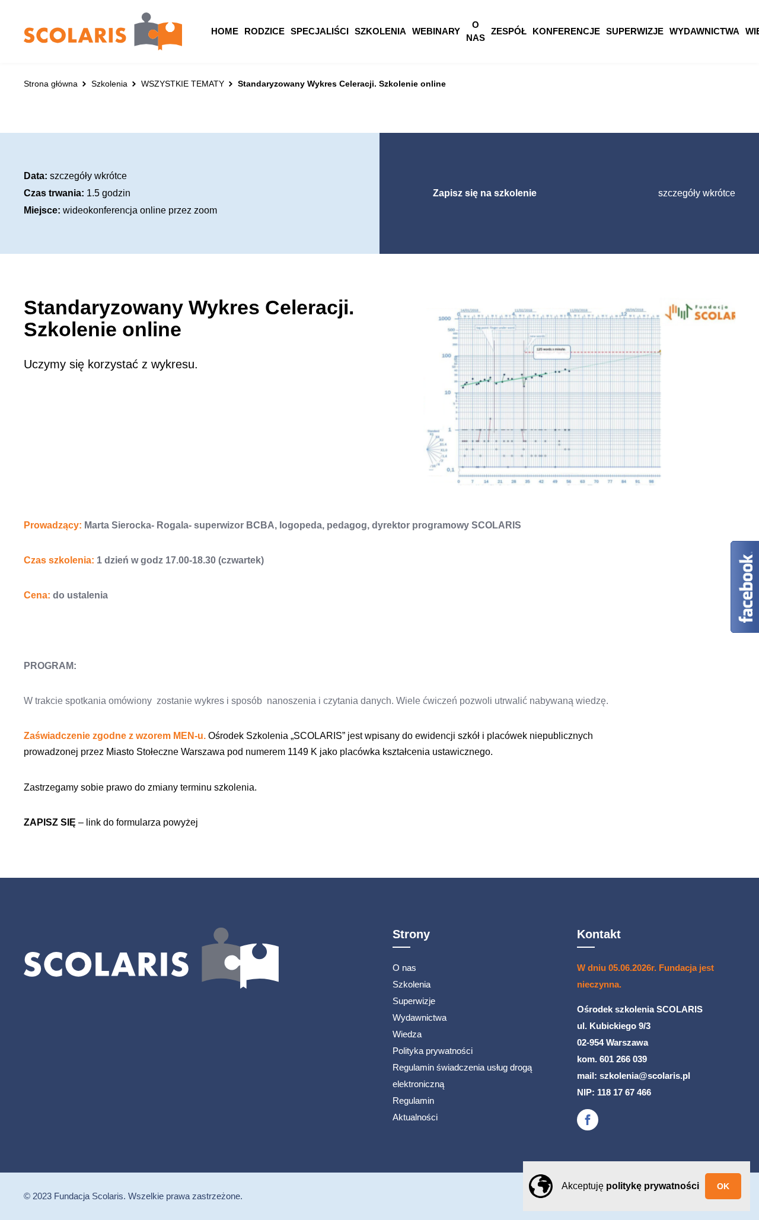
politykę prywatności (652, 1186)
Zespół (509, 31)
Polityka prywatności (433, 1051)
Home (224, 31)
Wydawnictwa (704, 31)
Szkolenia (380, 31)
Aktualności (415, 1117)
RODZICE (264, 31)
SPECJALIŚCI (320, 31)
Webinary (436, 31)
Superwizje (635, 31)
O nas (475, 31)
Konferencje (566, 31)
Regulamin (413, 1100)
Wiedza (407, 1034)
